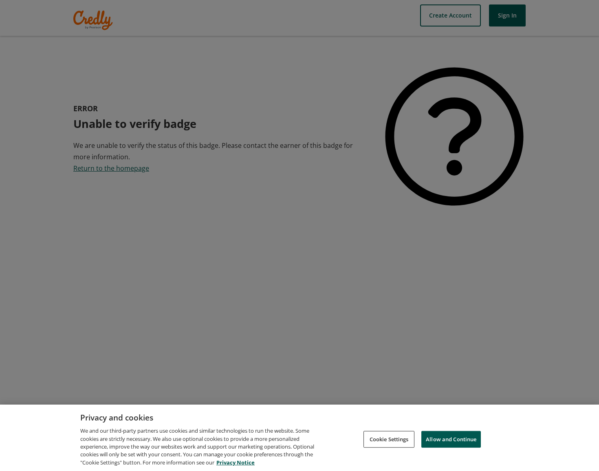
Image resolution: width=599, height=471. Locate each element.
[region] (299, 438)
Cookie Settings (389, 438)
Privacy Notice (235, 462)
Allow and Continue (451, 438)
